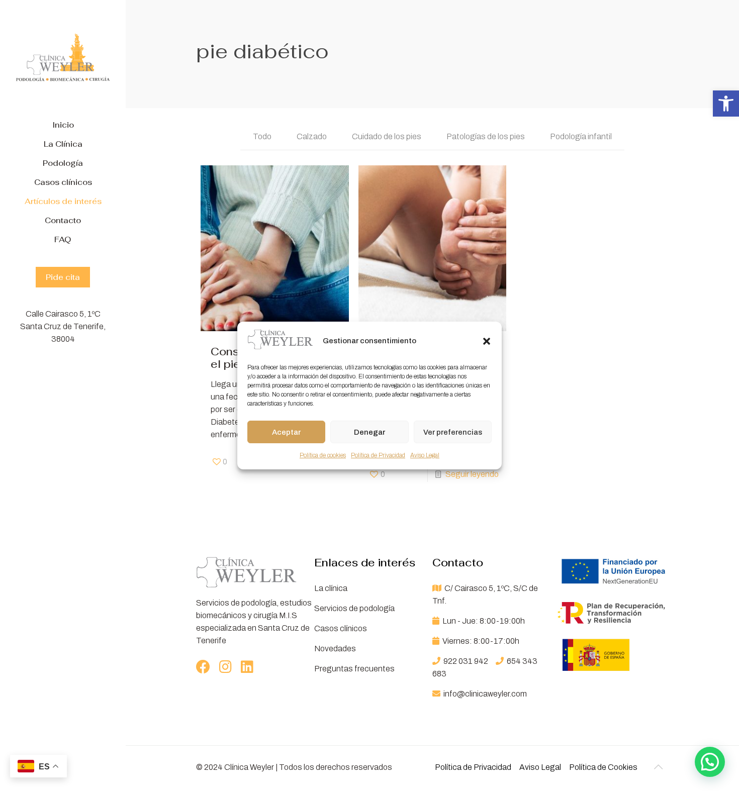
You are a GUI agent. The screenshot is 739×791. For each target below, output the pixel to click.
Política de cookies (323, 455)
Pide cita (63, 277)
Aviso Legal (424, 455)
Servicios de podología (354, 608)
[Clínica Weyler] (63, 58)
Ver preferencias (452, 432)
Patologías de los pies (485, 136)
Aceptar (286, 432)
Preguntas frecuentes (354, 668)
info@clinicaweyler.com (484, 693)
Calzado (312, 136)
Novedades (335, 648)
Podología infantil (581, 136)
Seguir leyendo (472, 474)
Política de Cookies (603, 767)
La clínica (330, 588)
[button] (726, 103)
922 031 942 (466, 661)
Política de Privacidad (378, 455)
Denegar (369, 432)
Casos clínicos (340, 628)
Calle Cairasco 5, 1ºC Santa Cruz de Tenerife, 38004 (63, 326)
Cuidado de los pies (386, 136)
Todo (262, 136)
